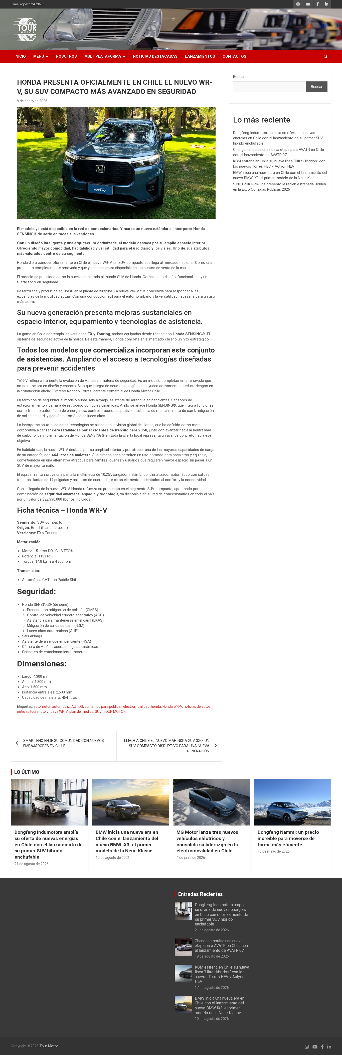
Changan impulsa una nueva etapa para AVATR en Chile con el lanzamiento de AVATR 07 (221, 946)
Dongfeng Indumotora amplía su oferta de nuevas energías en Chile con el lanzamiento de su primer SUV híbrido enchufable (278, 138)
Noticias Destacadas (155, 56)
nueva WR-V (58, 712)
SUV (98, 712)
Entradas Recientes (200, 894)
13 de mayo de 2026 (274, 851)
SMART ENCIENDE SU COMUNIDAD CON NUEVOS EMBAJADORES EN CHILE (63, 743)
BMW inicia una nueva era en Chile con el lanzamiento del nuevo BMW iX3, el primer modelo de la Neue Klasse (127, 841)
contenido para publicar (103, 707)
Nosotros (66, 56)
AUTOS (77, 707)
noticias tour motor (32, 712)
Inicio (20, 56)
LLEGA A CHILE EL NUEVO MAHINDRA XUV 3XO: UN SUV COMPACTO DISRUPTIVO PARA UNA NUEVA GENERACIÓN (166, 745)
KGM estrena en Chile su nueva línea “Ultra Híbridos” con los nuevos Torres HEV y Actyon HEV (222, 974)
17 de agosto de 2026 (212, 988)
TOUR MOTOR (114, 712)
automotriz (61, 707)
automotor (42, 707)
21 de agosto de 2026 (32, 864)
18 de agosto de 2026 (212, 956)
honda (156, 707)
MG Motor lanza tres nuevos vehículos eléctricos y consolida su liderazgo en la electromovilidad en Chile (207, 841)
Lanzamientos (200, 56)
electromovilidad (136, 707)
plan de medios (81, 712)
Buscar (239, 76)
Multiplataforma (102, 56)
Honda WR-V (172, 707)
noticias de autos (197, 707)
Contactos (234, 56)
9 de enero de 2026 (32, 101)
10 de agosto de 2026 (113, 858)
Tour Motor (49, 1046)
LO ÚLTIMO (26, 772)
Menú (38, 56)
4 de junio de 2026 (191, 858)
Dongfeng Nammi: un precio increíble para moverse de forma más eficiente (288, 838)
